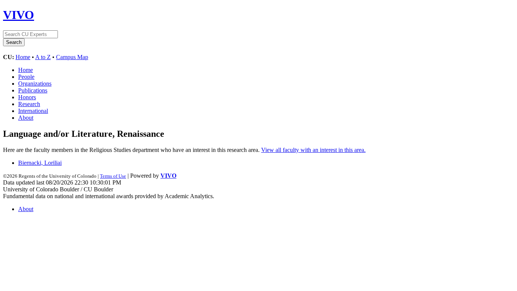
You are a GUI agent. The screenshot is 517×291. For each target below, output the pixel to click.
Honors (27, 97)
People (26, 77)
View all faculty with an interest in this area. (313, 150)
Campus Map (72, 57)
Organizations (34, 83)
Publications (32, 90)
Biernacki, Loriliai (40, 163)
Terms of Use (113, 176)
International (33, 111)
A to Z (43, 57)
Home (23, 57)
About (25, 117)
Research (29, 104)
